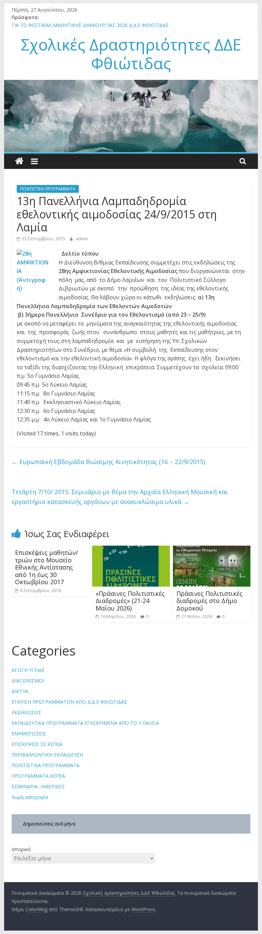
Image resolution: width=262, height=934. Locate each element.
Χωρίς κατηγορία (30, 797)
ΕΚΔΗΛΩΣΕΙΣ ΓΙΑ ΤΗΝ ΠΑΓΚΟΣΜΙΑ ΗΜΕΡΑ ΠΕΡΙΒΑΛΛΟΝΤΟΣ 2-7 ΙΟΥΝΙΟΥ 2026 (102, 21)
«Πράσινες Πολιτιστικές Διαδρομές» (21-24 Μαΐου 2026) (130, 600)
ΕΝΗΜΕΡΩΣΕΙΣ (29, 733)
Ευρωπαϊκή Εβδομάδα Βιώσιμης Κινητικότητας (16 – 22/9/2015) (108, 462)
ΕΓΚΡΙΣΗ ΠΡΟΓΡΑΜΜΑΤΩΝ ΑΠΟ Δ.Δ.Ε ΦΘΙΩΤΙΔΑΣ (69, 702)
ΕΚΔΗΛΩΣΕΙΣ (26, 712)
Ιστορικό (21, 849)
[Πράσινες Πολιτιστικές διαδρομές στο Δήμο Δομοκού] (212, 550)
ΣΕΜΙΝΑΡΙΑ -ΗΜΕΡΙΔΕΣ (38, 786)
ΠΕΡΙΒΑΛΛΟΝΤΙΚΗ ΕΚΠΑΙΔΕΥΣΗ (47, 754)
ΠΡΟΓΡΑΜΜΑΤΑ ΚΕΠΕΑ (38, 776)
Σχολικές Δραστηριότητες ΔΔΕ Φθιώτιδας (131, 54)
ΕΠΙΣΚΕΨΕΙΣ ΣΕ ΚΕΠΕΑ (37, 744)
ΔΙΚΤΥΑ (20, 691)
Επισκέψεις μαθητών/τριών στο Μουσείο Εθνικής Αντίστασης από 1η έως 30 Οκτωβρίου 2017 (46, 567)
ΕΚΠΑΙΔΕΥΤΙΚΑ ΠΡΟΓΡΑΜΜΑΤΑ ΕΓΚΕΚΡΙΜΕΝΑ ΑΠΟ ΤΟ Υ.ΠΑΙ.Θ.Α (85, 723)
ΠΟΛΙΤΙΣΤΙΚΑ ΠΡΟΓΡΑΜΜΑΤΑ (47, 189)
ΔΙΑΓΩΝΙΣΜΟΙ (28, 680)
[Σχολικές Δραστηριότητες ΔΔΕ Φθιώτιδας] (19, 161)
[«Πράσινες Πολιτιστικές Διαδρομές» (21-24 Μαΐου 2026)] (131, 550)
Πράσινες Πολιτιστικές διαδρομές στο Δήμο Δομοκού (209, 600)
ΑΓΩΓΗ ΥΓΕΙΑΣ (28, 670)
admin (82, 239)
